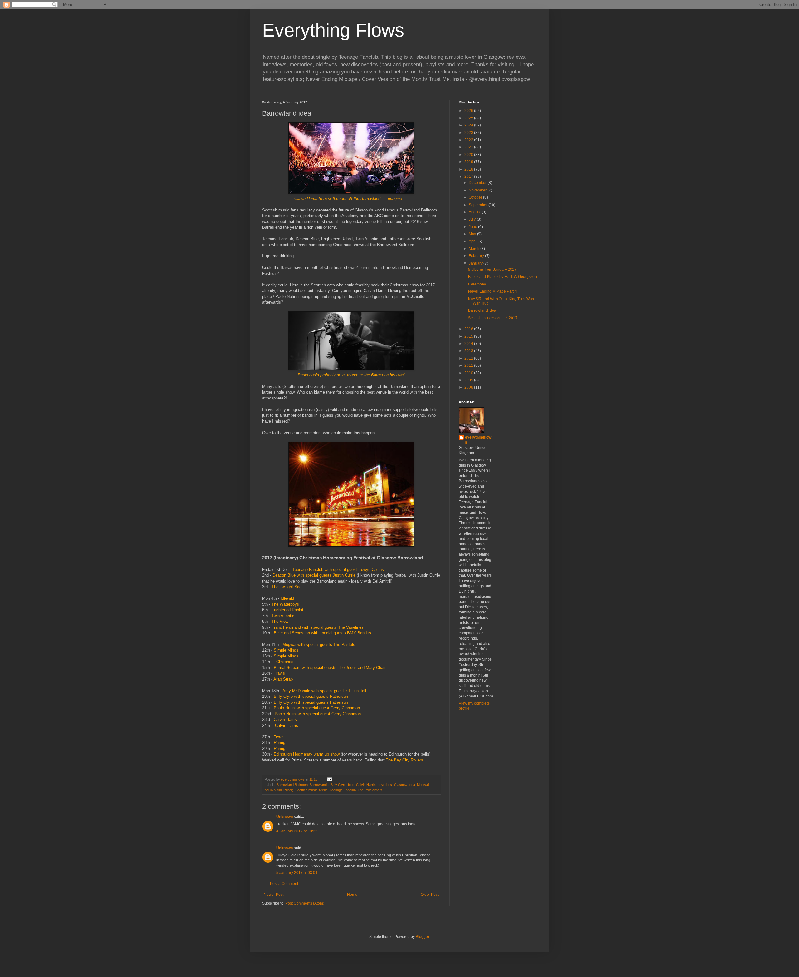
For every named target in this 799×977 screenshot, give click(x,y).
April (473, 241)
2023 (469, 133)
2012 (469, 358)
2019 (469, 162)
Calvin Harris (366, 784)
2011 (469, 365)
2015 (469, 336)
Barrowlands (319, 784)
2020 (469, 154)
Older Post (430, 894)
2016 (469, 329)
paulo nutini (273, 790)
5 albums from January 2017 (492, 269)
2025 (469, 118)
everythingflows (478, 440)
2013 (469, 351)
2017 (469, 176)
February (477, 256)
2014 (469, 343)
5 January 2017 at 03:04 (296, 872)
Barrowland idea (482, 310)
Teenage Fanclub (343, 790)
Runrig (288, 790)
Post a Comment (284, 883)
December (478, 183)
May (473, 234)
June (473, 227)
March (474, 248)
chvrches (385, 784)
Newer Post (273, 894)
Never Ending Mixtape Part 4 (492, 291)
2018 (469, 169)
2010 (469, 373)
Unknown (284, 817)
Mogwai (423, 784)
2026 (469, 110)
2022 (469, 140)
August (475, 212)
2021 (469, 147)
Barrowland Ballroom (292, 784)
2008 (469, 387)
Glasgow (400, 784)
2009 (469, 380)
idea (412, 784)
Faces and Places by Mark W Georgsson (502, 277)
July (473, 219)
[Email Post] (329, 779)
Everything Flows (333, 30)
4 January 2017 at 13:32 (296, 831)
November (478, 190)
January (476, 263)
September (478, 205)
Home (352, 894)
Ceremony (477, 284)
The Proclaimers (370, 790)
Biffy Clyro (338, 784)
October (476, 197)
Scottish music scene (311, 790)
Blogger (422, 937)
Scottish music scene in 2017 (492, 318)
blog (351, 784)
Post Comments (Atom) (304, 903)
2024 (469, 125)
